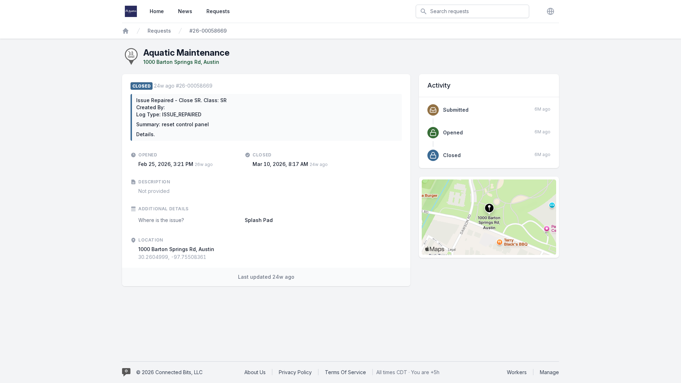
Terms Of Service (345, 372)
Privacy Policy (295, 372)
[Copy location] (210, 257)
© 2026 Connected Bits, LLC (169, 372)
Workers (517, 372)
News (185, 11)
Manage (549, 372)
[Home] (125, 30)
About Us (255, 372)
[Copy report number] (216, 86)
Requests (218, 11)
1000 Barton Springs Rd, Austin (181, 62)
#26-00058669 (208, 31)
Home (157, 11)
